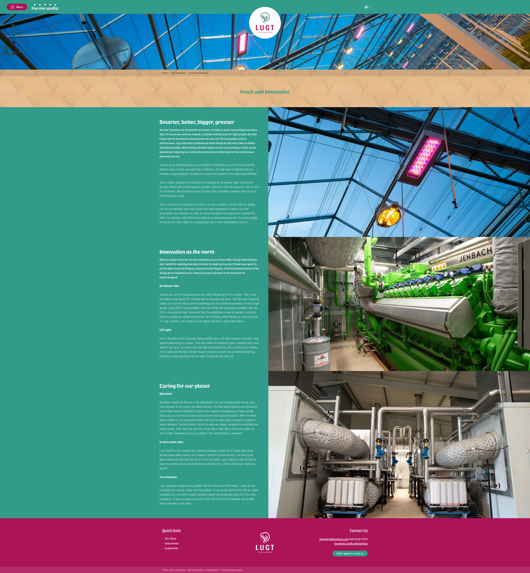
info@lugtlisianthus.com (333, 539)
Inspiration (171, 548)
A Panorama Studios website (232, 570)
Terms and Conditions (196, 570)
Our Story (170, 538)
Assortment (172, 543)
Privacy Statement (212, 570)
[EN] (367, 7)
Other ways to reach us (350, 553)
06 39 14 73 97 (359, 539)
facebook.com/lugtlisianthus (351, 543)
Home (165, 73)
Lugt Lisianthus (178, 73)
